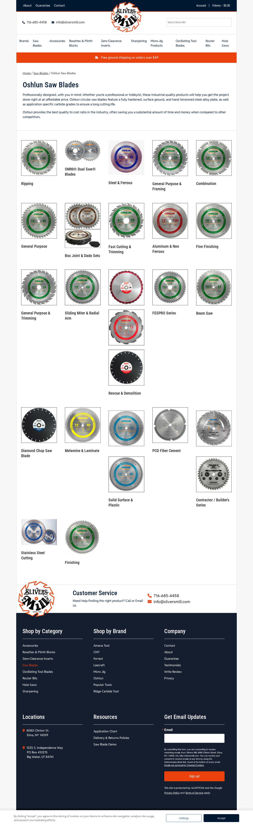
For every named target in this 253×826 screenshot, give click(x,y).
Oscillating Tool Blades (186, 43)
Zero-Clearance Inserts (111, 43)
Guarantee (43, 5)
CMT (96, 652)
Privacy (169, 678)
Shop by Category (42, 631)
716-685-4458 (36, 22)
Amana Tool (101, 645)
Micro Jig (99, 672)
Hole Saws (225, 43)
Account (201, 5)
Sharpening (139, 41)
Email (168, 729)
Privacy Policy (172, 793)
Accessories (57, 41)
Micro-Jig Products (157, 43)
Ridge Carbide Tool (106, 691)
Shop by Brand (109, 631)
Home (27, 73)
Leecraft (99, 665)
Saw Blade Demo (104, 744)
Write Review (173, 672)
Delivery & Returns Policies (111, 738)
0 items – (221, 5)
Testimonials (172, 665)
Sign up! (194, 776)
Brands (24, 41)
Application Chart (105, 731)
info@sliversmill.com (70, 22)
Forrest (98, 658)
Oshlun (98, 678)
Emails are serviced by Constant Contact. (184, 765)
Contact (59, 5)
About (27, 5)
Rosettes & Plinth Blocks (81, 43)
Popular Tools (102, 685)
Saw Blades (37, 43)
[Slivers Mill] (126, 17)
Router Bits (210, 43)
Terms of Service (194, 793)
